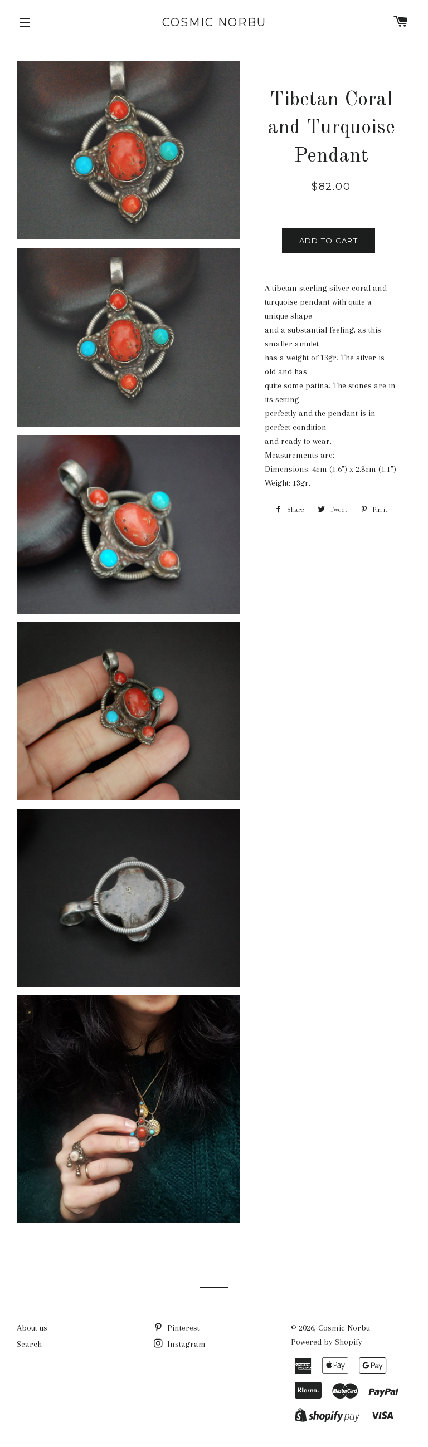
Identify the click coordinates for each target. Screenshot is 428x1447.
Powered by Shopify (326, 1342)
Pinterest (182, 1328)
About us (32, 1328)
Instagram (185, 1344)
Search (29, 1344)
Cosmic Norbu (214, 22)
